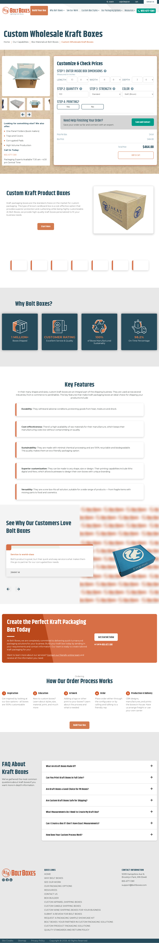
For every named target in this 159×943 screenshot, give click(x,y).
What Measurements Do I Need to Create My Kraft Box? (72, 812)
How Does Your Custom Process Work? (64, 835)
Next (29, 114)
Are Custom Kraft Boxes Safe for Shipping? (66, 801)
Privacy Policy (38, 941)
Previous (22, 114)
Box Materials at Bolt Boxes (44, 42)
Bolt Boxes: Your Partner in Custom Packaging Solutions (78, 922)
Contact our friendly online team (63, 655)
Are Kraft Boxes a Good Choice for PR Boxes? (67, 789)
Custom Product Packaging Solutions (67, 926)
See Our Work (52, 882)
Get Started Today (106, 637)
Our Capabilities (20, 42)
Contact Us (150, 1)
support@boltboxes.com (134, 885)
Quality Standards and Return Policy (66, 930)
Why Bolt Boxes (53, 878)
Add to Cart (136, 155)
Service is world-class (22, 554)
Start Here (45, 226)
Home (7, 42)
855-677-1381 (147, 11)
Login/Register (124, 1)
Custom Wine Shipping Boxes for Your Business (72, 910)
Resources (50, 890)
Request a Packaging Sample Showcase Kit (69, 918)
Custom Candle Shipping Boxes (62, 906)
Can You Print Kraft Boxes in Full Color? (65, 778)
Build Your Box (79, 725)
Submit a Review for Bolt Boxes (63, 914)
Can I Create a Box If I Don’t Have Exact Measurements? (72, 823)
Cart (136, 1)
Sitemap (22, 941)
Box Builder (51, 898)
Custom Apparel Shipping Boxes (63, 902)
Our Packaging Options (58, 886)
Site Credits (7, 941)
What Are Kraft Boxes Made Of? (61, 766)
